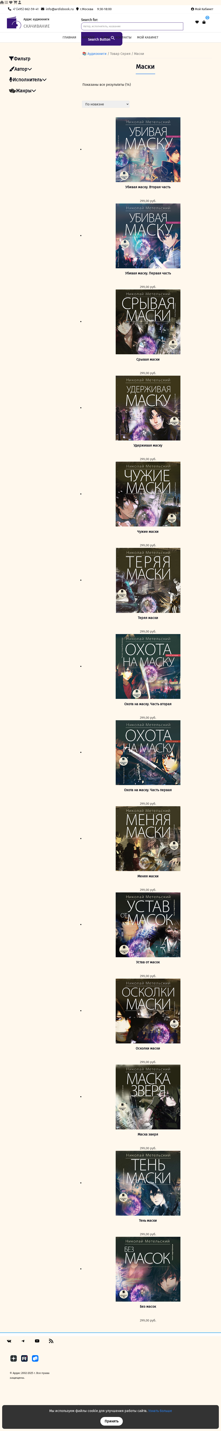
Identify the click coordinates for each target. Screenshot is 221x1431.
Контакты (123, 37)
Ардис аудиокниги (36, 19)
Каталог (88, 37)
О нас (105, 37)
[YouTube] (37, 1342)
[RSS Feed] (51, 1342)
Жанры (24, 91)
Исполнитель (27, 80)
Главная (69, 37)
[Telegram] (23, 1342)
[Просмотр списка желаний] (197, 22)
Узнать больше (160, 1411)
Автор (20, 69)
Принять (111, 1421)
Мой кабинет (204, 9)
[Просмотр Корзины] (203, 22)
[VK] (9, 1343)
